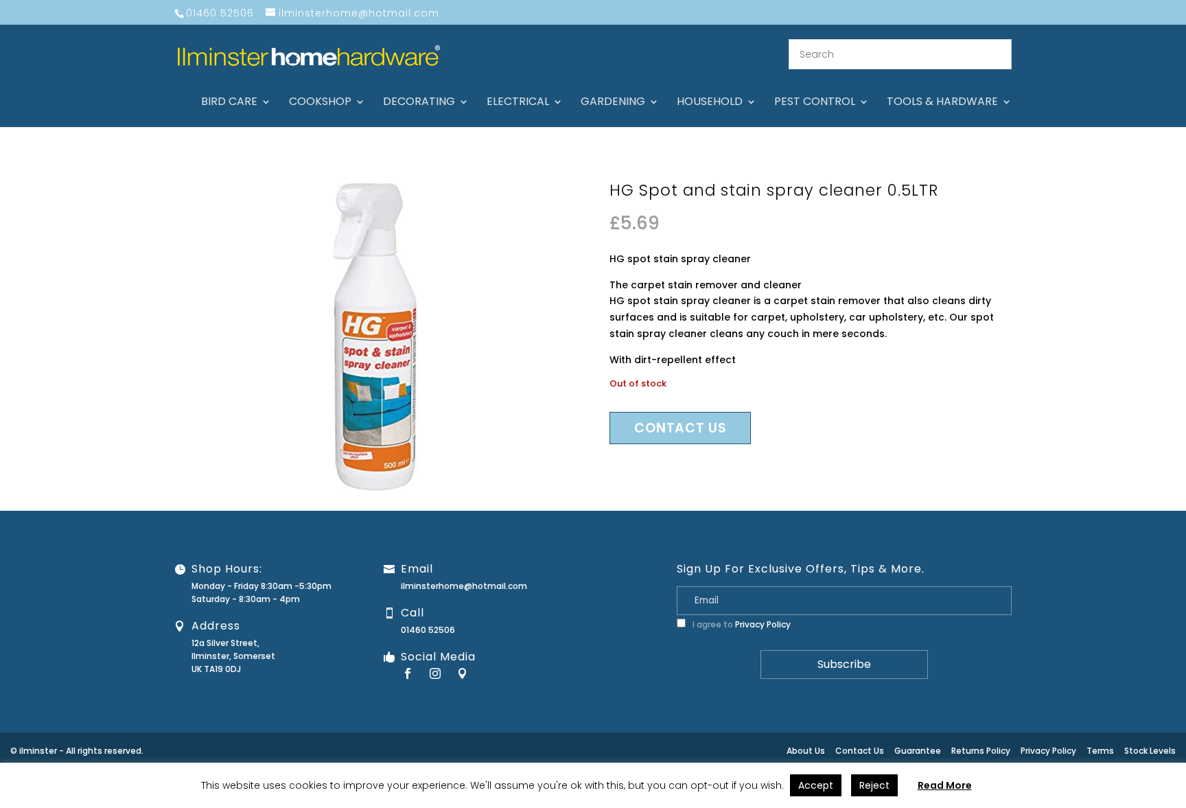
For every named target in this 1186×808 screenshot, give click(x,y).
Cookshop (320, 103)
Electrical (518, 103)
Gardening (613, 103)
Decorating (419, 103)
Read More (945, 785)
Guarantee (917, 751)
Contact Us (859, 751)
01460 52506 (428, 630)
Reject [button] (874, 785)
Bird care (229, 103)
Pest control (814, 103)
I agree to (740, 624)
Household (710, 103)
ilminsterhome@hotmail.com (464, 586)
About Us (806, 751)
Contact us (680, 428)
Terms (1100, 751)
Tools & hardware (942, 103)
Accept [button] (815, 785)
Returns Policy (980, 751)
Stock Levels (1150, 751)
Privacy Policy (763, 624)
